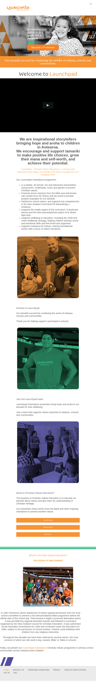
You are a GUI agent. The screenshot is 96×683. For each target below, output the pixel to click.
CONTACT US (18, 670)
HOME (6, 670)
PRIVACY (56, 670)
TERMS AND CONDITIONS (38, 670)
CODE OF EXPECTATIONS (75, 670)
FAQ (15, 673)
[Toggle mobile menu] (91, 3)
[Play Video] (48, 105)
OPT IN (7, 673)
